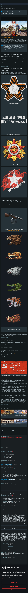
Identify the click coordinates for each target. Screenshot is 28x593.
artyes (4, 456)
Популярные (5, 445)
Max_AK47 (5, 557)
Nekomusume (4, 552)
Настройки (14, 589)
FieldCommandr (6, 474)
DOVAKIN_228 (5, 453)
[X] (2, 432)
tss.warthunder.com (7, 400)
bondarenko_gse (4, 460)
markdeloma (3, 531)
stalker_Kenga (5, 543)
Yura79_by (5, 468)
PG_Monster (5, 497)
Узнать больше (5, 578)
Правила (4, 442)
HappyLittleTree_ (4, 505)
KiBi (2, 447)
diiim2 (2, 483)
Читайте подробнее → (5, 66)
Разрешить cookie (14, 586)
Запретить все (14, 582)
